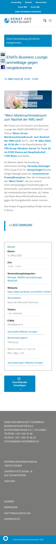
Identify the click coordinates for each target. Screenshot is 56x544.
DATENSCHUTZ (12, 518)
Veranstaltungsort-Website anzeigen (25, 362)
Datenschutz (41, 2)
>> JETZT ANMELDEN (20, 224)
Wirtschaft (12, 280)
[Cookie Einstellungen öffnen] (5, 540)
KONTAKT (9, 501)
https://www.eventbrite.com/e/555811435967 (29, 291)
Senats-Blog (16, 2)
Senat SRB (35, 7)
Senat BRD (22, 7)
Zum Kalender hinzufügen (19, 384)
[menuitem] (16, 2)
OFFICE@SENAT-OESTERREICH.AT (21, 441)
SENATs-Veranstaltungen (29, 277)
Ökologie (11, 277)
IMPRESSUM (10, 507)
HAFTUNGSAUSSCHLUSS (17, 513)
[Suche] (43, 20)
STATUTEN (9, 481)
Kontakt (28, 2)
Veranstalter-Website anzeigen (22, 331)
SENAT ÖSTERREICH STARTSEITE (28, 11)
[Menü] (50, 20)
